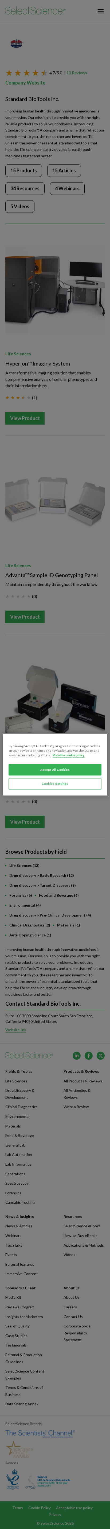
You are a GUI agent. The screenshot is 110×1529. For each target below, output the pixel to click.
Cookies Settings (55, 783)
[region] (55, 764)
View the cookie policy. (69, 755)
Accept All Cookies (55, 769)
